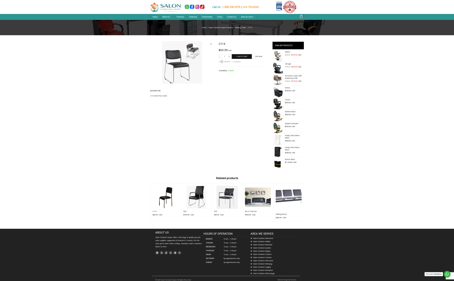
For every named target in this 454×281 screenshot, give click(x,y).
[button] (211, 44)
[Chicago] (278, 68)
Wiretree (293, 280)
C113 (155, 211)
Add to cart (242, 56)
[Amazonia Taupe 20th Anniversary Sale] (278, 80)
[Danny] (278, 92)
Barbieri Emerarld (291, 123)
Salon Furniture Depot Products (221, 27)
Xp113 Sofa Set (251, 211)
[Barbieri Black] (278, 116)
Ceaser (287, 99)
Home (204, 27)
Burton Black (290, 159)
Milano (287, 52)
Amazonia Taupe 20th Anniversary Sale (293, 77)
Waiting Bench (281, 214)
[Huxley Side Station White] (278, 140)
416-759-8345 (251, 7)
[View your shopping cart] (301, 17)
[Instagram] (161, 253)
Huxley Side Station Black (292, 148)
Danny (287, 88)
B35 (215, 211)
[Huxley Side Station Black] (278, 151)
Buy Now (258, 56)
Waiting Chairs (240, 27)
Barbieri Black (290, 111)
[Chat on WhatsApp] (187, 7)
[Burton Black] (278, 163)
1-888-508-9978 (231, 7)
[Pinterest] (175, 253)
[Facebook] (157, 253)
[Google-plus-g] (179, 253)
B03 (184, 211)
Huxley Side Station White (292, 136)
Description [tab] (155, 91)
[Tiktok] (166, 253)
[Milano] (278, 56)
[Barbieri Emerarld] (278, 128)
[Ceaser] (278, 104)
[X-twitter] (170, 253)
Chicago (288, 64)
